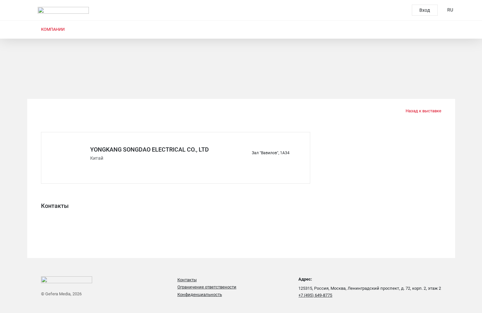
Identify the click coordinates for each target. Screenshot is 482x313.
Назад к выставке (423, 110)
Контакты (187, 279)
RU (450, 9)
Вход (424, 10)
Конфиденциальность (199, 294)
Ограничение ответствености (206, 287)
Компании (53, 29)
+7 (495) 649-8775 (315, 295)
